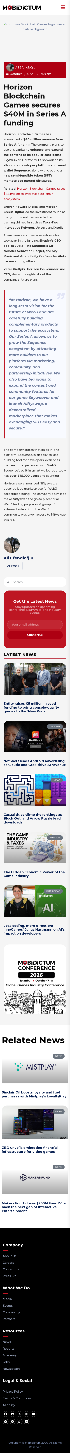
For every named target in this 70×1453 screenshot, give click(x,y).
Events (8, 1305)
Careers (8, 1262)
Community (11, 1312)
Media (7, 1299)
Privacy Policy (13, 1391)
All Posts (13, 565)
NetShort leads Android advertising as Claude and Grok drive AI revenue (35, 763)
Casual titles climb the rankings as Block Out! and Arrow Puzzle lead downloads (33, 818)
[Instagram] (26, 1414)
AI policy (9, 1405)
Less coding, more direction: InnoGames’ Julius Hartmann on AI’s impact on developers (34, 929)
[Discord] (26, 1421)
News (7, 1342)
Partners (9, 1319)
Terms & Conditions (17, 1398)
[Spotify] (12, 1421)
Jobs (6, 1362)
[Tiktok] (19, 1421)
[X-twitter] (19, 1414)
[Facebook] (5, 1414)
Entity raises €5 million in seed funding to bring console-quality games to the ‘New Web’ (31, 707)
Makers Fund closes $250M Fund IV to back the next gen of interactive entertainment (34, 1207)
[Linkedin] (12, 1414)
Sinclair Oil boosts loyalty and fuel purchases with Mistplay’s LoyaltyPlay (34, 1094)
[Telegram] (5, 1421)
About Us (10, 1256)
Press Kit (9, 1276)
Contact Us (11, 1269)
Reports (9, 1348)
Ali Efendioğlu (18, 558)
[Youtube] (33, 1414)
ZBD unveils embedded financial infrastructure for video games (30, 1150)
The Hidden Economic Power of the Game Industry (34, 874)
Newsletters (11, 1368)
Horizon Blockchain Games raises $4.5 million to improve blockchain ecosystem (35, 194)
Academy (10, 1355)
